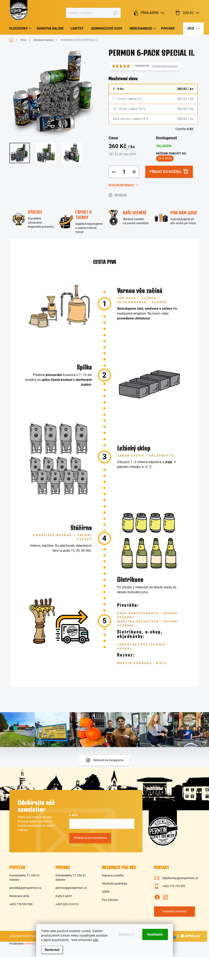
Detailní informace (121, 185)
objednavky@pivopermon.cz (180, 878)
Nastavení (52, 950)
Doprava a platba (113, 875)
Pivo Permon (110, 900)
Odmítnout (126, 934)
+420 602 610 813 (67, 904)
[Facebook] (157, 896)
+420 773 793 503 (173, 886)
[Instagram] (165, 896)
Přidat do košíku (165, 172)
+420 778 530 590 (20, 904)
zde (95, 940)
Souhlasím (155, 934)
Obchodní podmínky (114, 883)
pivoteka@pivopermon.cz (25, 887)
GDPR (105, 891)
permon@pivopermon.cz (71, 887)
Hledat (115, 12)
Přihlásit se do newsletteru (90, 837)
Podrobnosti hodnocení (165, 66)
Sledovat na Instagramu (108, 760)
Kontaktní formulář (174, 911)
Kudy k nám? (64, 896)
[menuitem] (21, 28)
